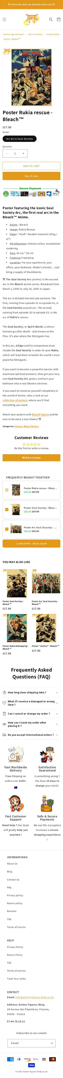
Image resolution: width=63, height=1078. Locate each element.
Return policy (15, 903)
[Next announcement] (59, 4)
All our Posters (35, 34)
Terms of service (16, 927)
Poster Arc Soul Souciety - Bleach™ (41, 527)
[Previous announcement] (4, 4)
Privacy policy (15, 895)
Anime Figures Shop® (14, 34)
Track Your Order (16, 978)
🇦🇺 (16, 787)
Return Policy (15, 954)
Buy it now (31, 176)
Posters (18, 426)
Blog (9, 871)
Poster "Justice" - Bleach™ (45, 646)
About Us (12, 863)
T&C (9, 919)
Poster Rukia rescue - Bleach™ (41, 488)
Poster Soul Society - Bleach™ (41, 507)
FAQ (9, 887)
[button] (4, 19)
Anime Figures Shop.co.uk (35, 1071)
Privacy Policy (15, 947)
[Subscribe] (51, 1043)
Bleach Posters (31, 426)
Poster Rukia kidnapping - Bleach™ (16, 647)
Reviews (11, 911)
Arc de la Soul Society (19, 138)
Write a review (31, 457)
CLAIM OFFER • (31, 543)
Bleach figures (40, 414)
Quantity (7, 146)
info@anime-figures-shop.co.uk (34, 997)
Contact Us (13, 879)
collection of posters (15, 400)
